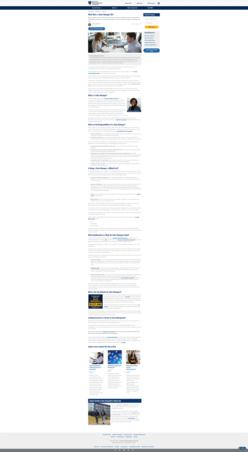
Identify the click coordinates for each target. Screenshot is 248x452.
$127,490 (127, 296)
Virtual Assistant (243, 448)
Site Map (117, 446)
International (120, 436)
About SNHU (150, 8)
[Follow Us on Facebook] (115, 450)
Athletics (113, 436)
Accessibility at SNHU (134, 446)
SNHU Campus (151, 3)
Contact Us (97, 446)
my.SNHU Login (107, 434)
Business (104, 11)
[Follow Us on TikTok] (132, 450)
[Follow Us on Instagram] (128, 450)
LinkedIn (123, 342)
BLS (106, 239)
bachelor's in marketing (109, 331)
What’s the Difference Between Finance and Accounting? (95, 367)
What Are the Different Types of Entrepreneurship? (132, 367)
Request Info (128, 3)
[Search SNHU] (159, 3)
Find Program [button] (151, 27)
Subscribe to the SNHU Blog (151, 50)
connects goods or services (111, 98)
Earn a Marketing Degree (96, 28)
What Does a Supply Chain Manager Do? (114, 366)
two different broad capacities (124, 131)
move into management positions (126, 239)
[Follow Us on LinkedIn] (119, 450)
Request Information (150, 42)
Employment (128, 436)
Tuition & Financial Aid (132, 8)
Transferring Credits (150, 40)
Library (135, 436)
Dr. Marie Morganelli (112, 337)
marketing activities (121, 119)
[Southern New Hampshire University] (95, 3)
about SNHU (131, 418)
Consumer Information (107, 446)
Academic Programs (96, 8)
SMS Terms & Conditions (148, 446)
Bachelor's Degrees (149, 36)
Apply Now (139, 3)
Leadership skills (95, 268)
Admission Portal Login (139, 434)
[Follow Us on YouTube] (124, 450)
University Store (128, 434)
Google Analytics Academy (128, 277)
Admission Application (150, 45)
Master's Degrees (149, 38)
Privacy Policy (124, 446)
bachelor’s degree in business (120, 238)
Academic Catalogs (117, 434)
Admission (114, 8)
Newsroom (98, 11)
